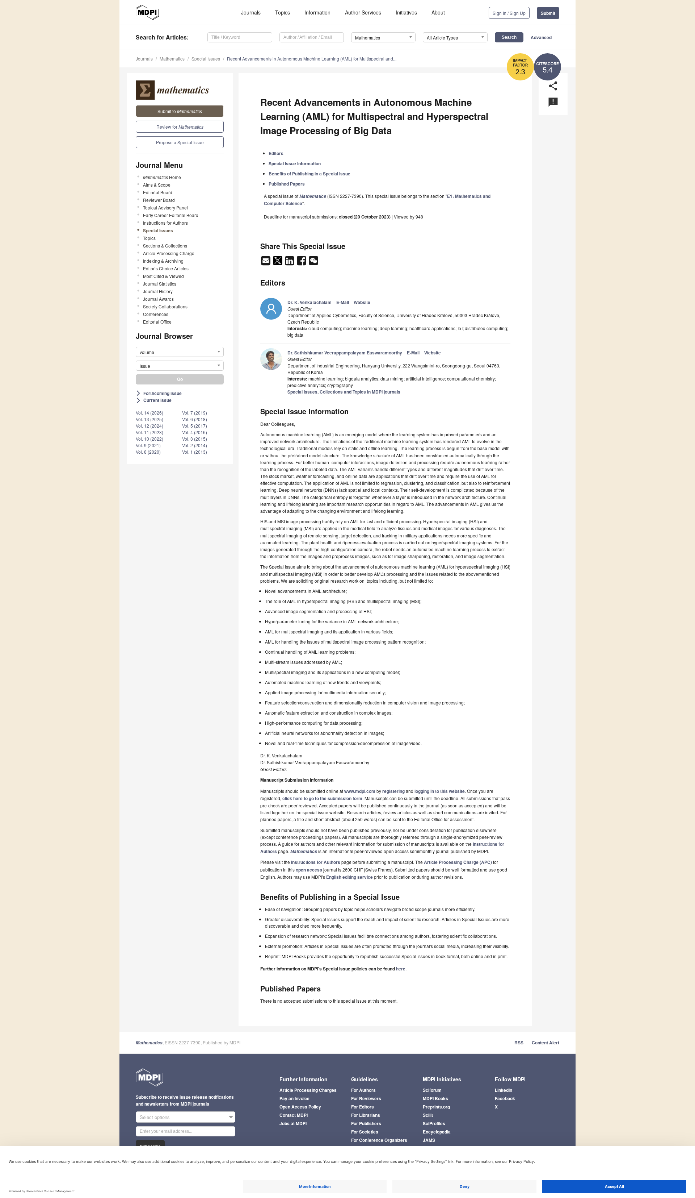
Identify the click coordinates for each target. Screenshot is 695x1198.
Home (162, 177)
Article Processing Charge (168, 253)
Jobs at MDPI (293, 1123)
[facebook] (302, 262)
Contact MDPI (293, 1115)
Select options (155, 1117)
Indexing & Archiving (163, 261)
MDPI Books (435, 1098)
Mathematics (172, 58)
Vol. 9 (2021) (148, 445)
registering (393, 791)
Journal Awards (158, 299)
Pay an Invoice (294, 1098)
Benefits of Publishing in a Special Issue (309, 173)
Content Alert (545, 1042)
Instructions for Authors (165, 223)
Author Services (363, 12)
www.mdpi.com (359, 791)
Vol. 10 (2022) (149, 439)
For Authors (363, 1090)
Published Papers (287, 183)
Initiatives (406, 12)
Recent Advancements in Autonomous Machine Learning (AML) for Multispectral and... (311, 58)
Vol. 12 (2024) (149, 426)
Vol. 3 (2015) (194, 439)
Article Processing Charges (308, 1090)
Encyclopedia (437, 1131)
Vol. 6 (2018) (194, 419)
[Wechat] (313, 262)
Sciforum (432, 1090)
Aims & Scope (156, 185)
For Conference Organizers (379, 1140)
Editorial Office (157, 322)
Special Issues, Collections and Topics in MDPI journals (343, 391)
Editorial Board (157, 192)
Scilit (428, 1115)
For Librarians (365, 1115)
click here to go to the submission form (322, 798)
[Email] (266, 262)
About (438, 12)
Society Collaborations (165, 306)
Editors (276, 153)
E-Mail (342, 302)
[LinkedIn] (290, 262)
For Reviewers (366, 1098)
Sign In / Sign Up (509, 13)
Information (317, 12)
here (400, 968)
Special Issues (205, 58)
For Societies (364, 1131)
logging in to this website (439, 791)
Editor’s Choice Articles (166, 268)
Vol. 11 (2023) (149, 432)
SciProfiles (434, 1123)
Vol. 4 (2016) (194, 432)
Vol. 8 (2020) (148, 452)
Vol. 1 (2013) (194, 452)
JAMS (429, 1140)
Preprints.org (436, 1106)
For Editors (362, 1106)
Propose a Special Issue (180, 142)
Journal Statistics (159, 283)
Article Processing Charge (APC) (458, 862)
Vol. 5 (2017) (194, 426)
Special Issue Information (295, 163)
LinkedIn (503, 1090)
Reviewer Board (159, 200)
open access (309, 869)
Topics (282, 12)
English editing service (349, 877)
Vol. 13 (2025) (149, 419)
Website (362, 302)
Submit (548, 13)
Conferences (155, 314)
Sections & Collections (165, 245)
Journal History (158, 291)
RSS (518, 1042)
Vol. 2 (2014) (194, 445)
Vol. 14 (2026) (149, 412)
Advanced (541, 37)
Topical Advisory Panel (165, 207)
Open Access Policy (300, 1106)
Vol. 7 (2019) (194, 412)
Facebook (505, 1098)
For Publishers (366, 1123)
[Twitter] (278, 262)
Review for (179, 127)
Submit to (179, 111)
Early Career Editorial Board (170, 215)
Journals (251, 12)
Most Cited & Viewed (163, 276)
